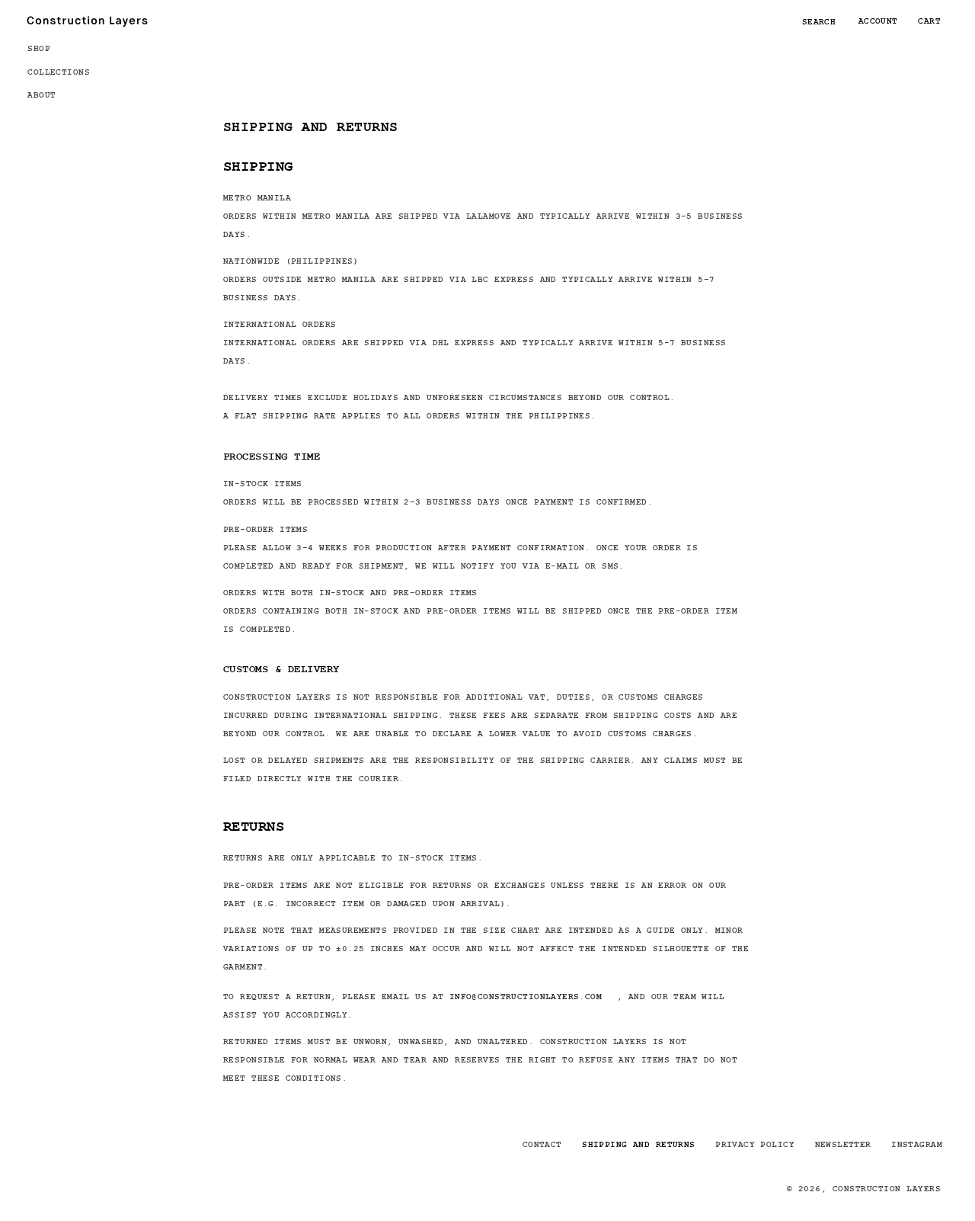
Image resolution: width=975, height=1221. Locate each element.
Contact (542, 1144)
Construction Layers (887, 1188)
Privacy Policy (754, 1144)
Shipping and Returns (638, 1144)
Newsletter (843, 1144)
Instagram (916, 1144)
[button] (65, 47)
